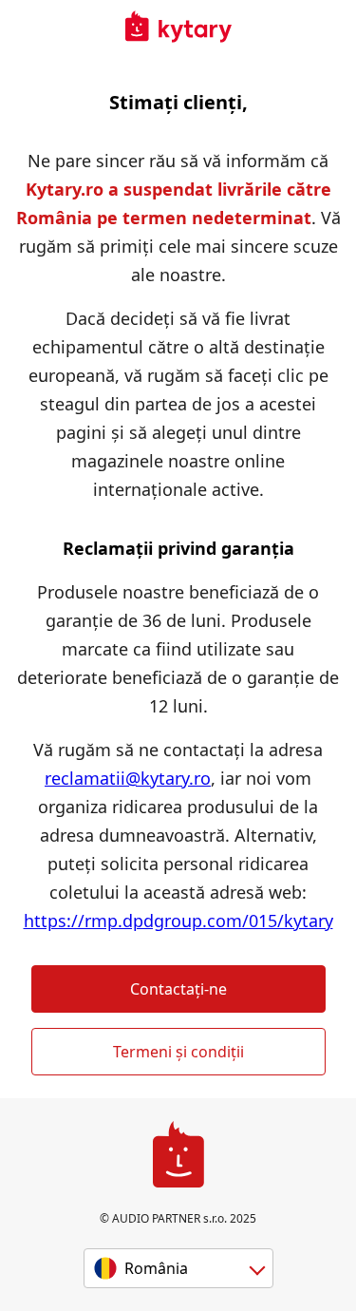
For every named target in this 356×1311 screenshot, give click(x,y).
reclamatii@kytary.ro (128, 778)
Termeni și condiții (178, 1051)
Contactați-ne (178, 988)
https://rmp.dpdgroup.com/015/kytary (178, 920)
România (156, 1268)
